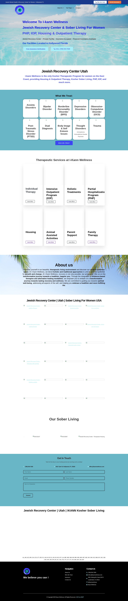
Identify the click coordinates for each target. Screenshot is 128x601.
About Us (60, 8)
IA (55, 557)
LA (63, 557)
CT (38, 557)
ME (65, 557)
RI (55, 559)
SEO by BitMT (80, 597)
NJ (94, 557)
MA (71, 557)
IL (51, 557)
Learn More (30, 201)
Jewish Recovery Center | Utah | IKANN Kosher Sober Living (64, 510)
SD (60, 559)
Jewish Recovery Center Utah (65, 71)
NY (99, 557)
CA (33, 557)
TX (65, 559)
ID (50, 557)
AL (23, 557)
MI (73, 557)
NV (89, 557)
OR (51, 559)
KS (58, 557)
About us (64, 265)
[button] (24, 436)
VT (70, 559)
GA (45, 557)
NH (91, 557)
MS (78, 557)
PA (53, 559)
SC (58, 559)
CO (36, 557)
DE (41, 557)
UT (68, 559)
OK (48, 559)
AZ (28, 557)
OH (45, 559)
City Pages (69, 8)
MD (68, 557)
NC (102, 557)
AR (30, 557)
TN (63, 559)
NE (86, 557)
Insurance (78, 8)
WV (78, 559)
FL (43, 557)
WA (75, 559)
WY (83, 559)
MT (84, 557)
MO (81, 557)
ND (104, 557)
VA (72, 559)
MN (76, 557)
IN (53, 557)
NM (96, 557)
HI (47, 557)
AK (25, 557)
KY (60, 557)
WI (80, 559)
